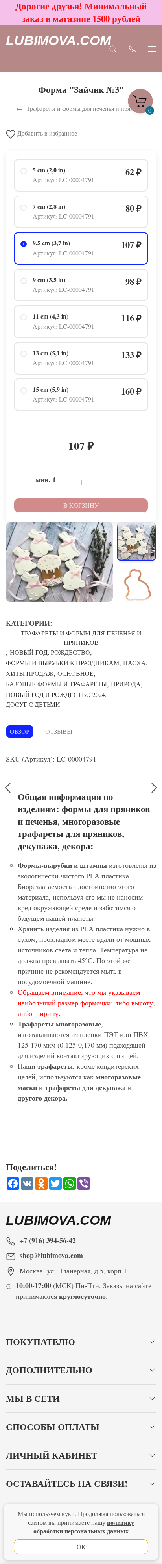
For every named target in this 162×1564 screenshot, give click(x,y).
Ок (81, 1546)
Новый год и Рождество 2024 (55, 694)
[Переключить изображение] (136, 541)
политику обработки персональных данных (83, 1526)
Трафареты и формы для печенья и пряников (81, 637)
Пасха (134, 663)
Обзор (19, 731)
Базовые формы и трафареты (56, 684)
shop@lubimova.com (51, 1255)
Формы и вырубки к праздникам (62, 663)
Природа (126, 684)
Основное (75, 673)
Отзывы (58, 731)
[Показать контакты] (132, 48)
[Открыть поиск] (113, 48)
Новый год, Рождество (50, 652)
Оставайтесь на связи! (67, 1483)
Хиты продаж (29, 673)
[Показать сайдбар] (152, 48)
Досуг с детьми (33, 704)
